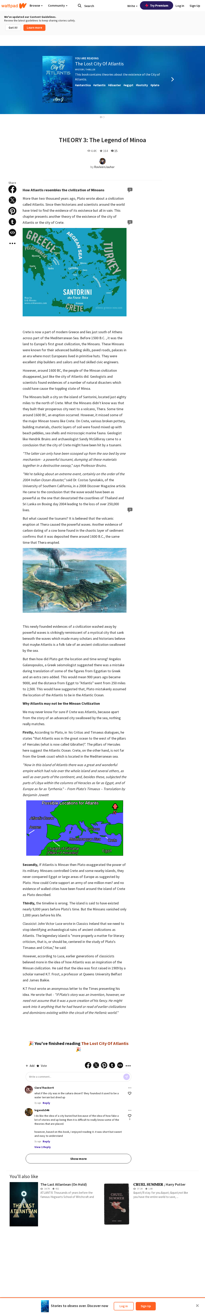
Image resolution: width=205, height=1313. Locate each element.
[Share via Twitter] (12, 200)
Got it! (13, 27)
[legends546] (29, 1112)
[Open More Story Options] (12, 243)
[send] (126, 1077)
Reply (46, 1103)
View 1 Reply (42, 1147)
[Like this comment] (130, 1093)
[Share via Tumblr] (12, 222)
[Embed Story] (12, 233)
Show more (78, 1159)
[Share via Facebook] (12, 189)
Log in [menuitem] (180, 6)
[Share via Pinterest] (12, 211)
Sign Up (146, 1306)
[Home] (14, 5)
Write (131, 6)
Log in (124, 1306)
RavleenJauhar (104, 167)
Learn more (34, 27)
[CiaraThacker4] (29, 1090)
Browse (35, 5)
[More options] (130, 1088)
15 (116, 151)
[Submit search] (79, 5)
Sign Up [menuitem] (195, 6)
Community (56, 5)
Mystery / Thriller (85, 69)
